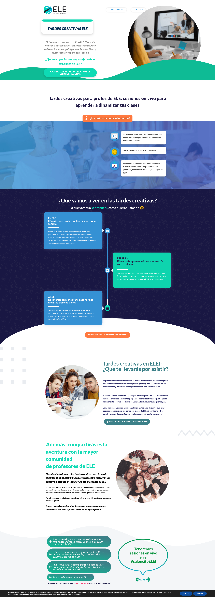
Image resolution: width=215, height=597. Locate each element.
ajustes (78, 595)
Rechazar (200, 593)
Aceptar (186, 593)
